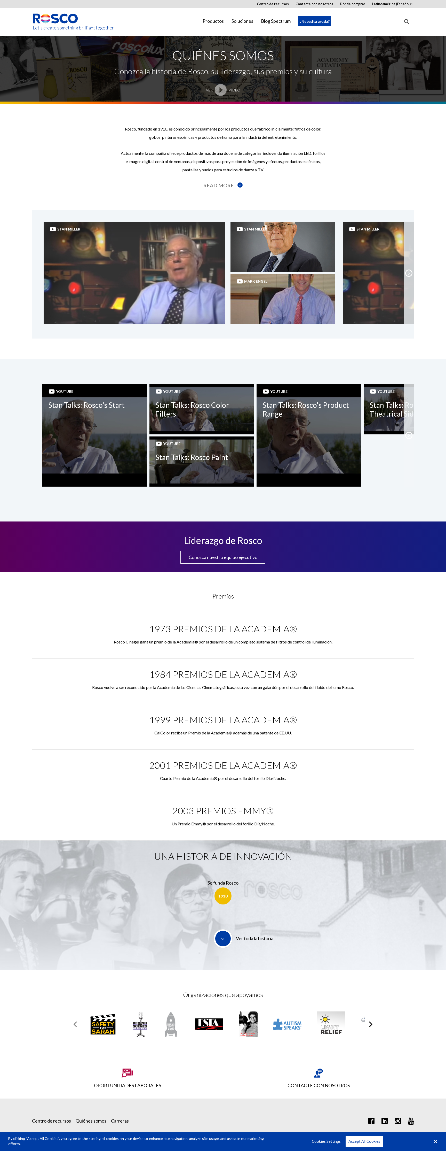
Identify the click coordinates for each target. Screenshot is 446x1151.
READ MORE (219, 185)
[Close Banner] (435, 1141)
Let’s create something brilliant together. (55, 27)
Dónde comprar (352, 4)
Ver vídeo (223, 90)
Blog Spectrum (276, 21)
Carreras (120, 1121)
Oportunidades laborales (127, 1085)
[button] (409, 273)
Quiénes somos (91, 1121)
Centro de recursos (273, 4)
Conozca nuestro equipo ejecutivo (223, 557)
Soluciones (242, 21)
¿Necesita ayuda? (315, 21)
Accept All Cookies (364, 1141)
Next (371, 1024)
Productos (213, 21)
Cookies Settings (326, 1141)
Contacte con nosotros (314, 4)
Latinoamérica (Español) (391, 4)
